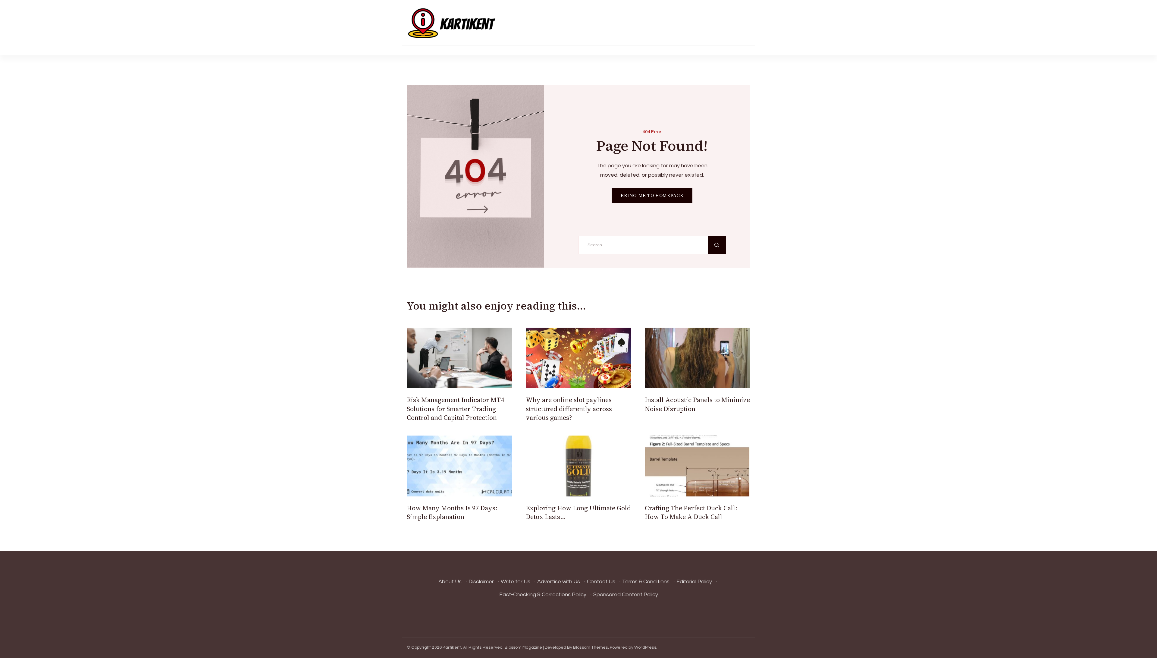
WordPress (645, 647)
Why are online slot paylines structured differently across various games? (569, 408)
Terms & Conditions (645, 581)
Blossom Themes (590, 647)
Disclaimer (481, 581)
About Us (450, 581)
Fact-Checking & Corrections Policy (542, 594)
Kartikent (452, 647)
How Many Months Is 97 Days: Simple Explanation (452, 512)
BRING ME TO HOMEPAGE (652, 195)
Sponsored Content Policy (625, 594)
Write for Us (515, 581)
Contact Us (601, 581)
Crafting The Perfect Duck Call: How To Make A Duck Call (691, 512)
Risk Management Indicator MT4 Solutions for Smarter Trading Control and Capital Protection (455, 408)
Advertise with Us (558, 581)
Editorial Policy (694, 581)
